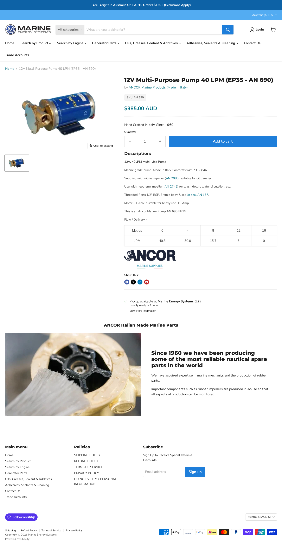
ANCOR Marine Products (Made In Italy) (158, 87)
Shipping (10, 530)
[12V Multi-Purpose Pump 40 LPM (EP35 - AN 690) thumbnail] (17, 163)
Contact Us (252, 43)
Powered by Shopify (17, 539)
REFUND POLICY (86, 461)
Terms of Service (51, 530)
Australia (263, 15)
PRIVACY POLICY (86, 473)
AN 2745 (171, 186)
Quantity (130, 132)
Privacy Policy (74, 530)
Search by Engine (70, 43)
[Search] (227, 29)
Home (9, 43)
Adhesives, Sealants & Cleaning (211, 43)
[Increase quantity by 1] (160, 141)
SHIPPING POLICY (87, 455)
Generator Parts (104, 43)
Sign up (195, 471)
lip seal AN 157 (197, 195)
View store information (142, 310)
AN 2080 (172, 178)
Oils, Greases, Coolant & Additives (152, 43)
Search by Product (34, 43)
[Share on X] (133, 282)
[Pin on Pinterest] (146, 282)
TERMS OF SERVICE (88, 467)
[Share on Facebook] (126, 282)
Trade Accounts (17, 55)
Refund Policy (28, 530)
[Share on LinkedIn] (139, 282)
